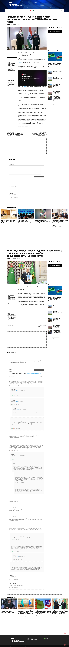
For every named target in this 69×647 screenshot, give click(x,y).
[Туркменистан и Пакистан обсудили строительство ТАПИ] (9, 214)
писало (25, 86)
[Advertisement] (26, 146)
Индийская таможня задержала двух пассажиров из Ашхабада (42, 221)
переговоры (39, 64)
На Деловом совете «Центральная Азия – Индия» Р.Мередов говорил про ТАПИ (25, 221)
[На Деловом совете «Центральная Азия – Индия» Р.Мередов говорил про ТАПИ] (26, 214)
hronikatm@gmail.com (34, 639)
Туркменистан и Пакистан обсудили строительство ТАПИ (8, 221)
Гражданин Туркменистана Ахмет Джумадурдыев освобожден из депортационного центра (39, 134)
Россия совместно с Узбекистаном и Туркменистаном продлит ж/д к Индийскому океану (56, 86)
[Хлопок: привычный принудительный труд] (50, 93)
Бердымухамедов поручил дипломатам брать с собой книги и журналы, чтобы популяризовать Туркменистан (15, 134)
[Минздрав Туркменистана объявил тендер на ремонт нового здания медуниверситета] (50, 79)
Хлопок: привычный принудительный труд (12, 84)
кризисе (26, 124)
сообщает (20, 62)
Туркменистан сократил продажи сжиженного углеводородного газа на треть (11, 71)
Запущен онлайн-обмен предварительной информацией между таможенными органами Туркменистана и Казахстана (57, 99)
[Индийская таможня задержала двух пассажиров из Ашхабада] (43, 214)
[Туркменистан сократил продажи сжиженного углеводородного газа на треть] (50, 72)
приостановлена (24, 116)
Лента (7, 14)
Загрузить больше (55, 104)
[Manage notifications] (65, 645)
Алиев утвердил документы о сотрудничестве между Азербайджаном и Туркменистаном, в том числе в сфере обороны (11, 63)
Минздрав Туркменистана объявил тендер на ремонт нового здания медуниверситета (11, 78)
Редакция (8, 24)
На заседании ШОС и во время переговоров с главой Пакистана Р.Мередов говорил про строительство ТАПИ (60, 223)
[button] (61, 10)
